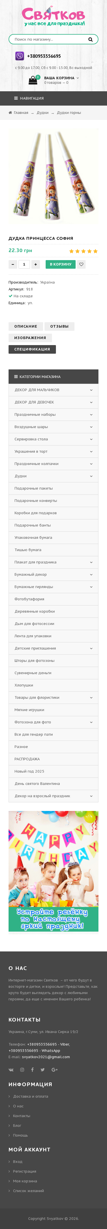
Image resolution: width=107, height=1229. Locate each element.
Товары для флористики (37, 697)
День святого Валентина (37, 783)
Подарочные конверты (36, 500)
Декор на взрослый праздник (42, 795)
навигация (31, 98)
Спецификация (32, 349)
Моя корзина (25, 1181)
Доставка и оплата (30, 1096)
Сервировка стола (31, 439)
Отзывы (59, 326)
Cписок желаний (28, 1190)
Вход (18, 1161)
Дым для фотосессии (34, 623)
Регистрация (24, 1171)
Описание (25, 326)
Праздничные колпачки (36, 463)
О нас (18, 1106)
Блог (17, 1125)
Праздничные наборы (35, 414)
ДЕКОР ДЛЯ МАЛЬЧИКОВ (37, 389)
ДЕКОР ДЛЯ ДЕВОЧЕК (34, 402)
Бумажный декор (31, 574)
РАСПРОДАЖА (27, 759)
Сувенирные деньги (33, 672)
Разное (21, 746)
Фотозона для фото (33, 722)
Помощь (20, 1135)
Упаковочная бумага (33, 537)
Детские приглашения (35, 648)
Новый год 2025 (29, 771)
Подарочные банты (33, 525)
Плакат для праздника (35, 562)
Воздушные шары (31, 426)
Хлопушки (24, 685)
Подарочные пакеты (34, 488)
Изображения (30, 337)
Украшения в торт (31, 451)
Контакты (21, 1115)
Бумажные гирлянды (34, 586)
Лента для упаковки (33, 636)
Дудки (21, 476)
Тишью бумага (28, 549)
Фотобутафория (29, 599)
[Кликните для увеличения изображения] (53, 176)
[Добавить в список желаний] (81, 264)
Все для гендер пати (34, 734)
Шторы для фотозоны (34, 660)
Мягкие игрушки (29, 709)
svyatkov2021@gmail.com (46, 1056)
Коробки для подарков (36, 512)
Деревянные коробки (35, 611)
